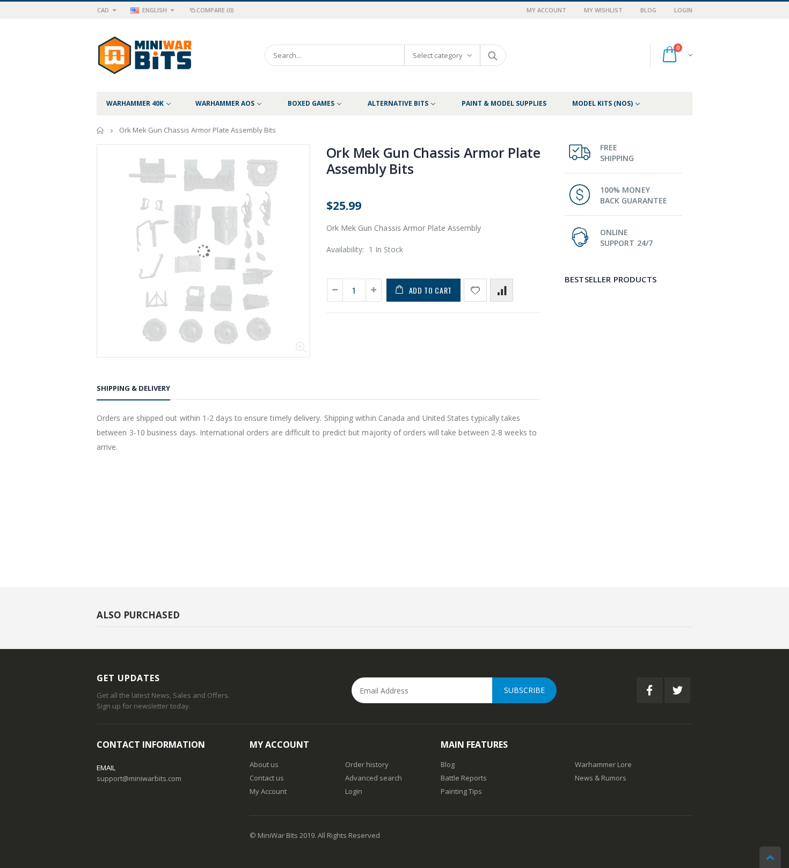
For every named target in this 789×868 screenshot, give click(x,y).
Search (492, 55)
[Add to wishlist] (475, 290)
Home (101, 130)
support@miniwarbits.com (139, 778)
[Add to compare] (501, 290)
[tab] (133, 390)
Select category (438, 55)
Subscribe (524, 690)
